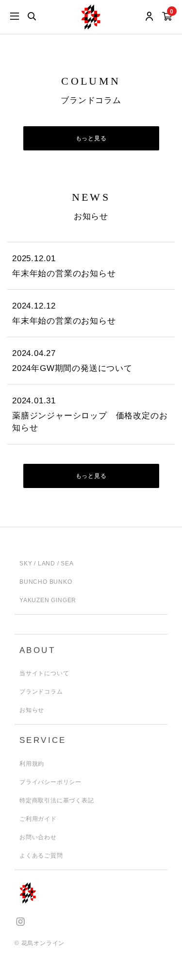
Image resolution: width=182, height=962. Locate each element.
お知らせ (31, 710)
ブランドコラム (41, 691)
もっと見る (91, 138)
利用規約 (31, 763)
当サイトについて (44, 673)
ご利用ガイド (38, 818)
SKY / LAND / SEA (46, 563)
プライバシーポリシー (50, 782)
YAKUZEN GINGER (47, 600)
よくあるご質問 (41, 855)
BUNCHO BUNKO (45, 581)
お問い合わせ (38, 837)
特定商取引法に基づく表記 (56, 800)
